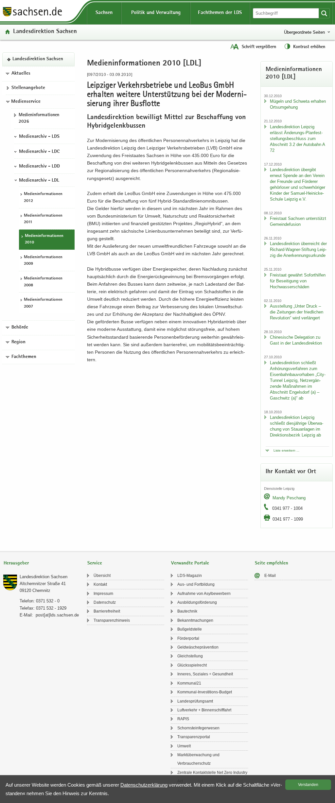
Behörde (19, 327)
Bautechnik (187, 611)
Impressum (103, 593)
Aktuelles (20, 73)
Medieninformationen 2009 (43, 260)
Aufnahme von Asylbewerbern (204, 593)
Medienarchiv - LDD (39, 166)
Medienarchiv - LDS (39, 136)
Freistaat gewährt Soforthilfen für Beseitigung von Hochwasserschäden (298, 281)
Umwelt (184, 746)
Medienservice (26, 101)
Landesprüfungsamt (195, 701)
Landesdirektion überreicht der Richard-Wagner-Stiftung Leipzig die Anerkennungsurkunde (298, 249)
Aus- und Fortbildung (196, 584)
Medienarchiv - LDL (39, 180)
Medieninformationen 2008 (43, 282)
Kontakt (100, 584)
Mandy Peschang (289, 497)
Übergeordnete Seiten (304, 32)
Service (94, 563)
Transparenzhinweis (112, 620)
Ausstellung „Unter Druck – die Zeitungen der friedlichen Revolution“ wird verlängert (296, 312)
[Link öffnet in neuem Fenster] (32, 16)
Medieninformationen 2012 (43, 197)
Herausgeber (16, 563)
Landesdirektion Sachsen (45, 32)
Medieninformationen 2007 (43, 303)
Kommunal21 (189, 683)
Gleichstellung (190, 656)
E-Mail (270, 575)
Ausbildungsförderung (197, 602)
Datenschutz (105, 602)
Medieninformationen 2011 (43, 219)
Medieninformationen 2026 (39, 118)
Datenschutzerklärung (144, 785)
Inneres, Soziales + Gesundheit (205, 674)
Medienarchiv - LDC (39, 152)
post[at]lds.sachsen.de (57, 615)
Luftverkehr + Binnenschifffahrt (204, 710)
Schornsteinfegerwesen (198, 728)
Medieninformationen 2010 (44, 239)
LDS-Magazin (189, 575)
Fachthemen (23, 357)
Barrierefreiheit (107, 611)
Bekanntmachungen (195, 620)
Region (18, 342)
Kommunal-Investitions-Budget (204, 692)
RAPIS (183, 719)
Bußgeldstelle (189, 629)
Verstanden (308, 784)
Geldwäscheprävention (198, 647)
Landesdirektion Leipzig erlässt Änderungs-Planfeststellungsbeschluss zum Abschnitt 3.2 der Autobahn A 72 (297, 138)
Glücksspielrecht (192, 665)
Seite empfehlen (271, 563)
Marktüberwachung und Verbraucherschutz (198, 759)
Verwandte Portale (190, 563)
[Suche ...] (324, 13)
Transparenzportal (193, 737)
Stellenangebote (28, 88)
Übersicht (102, 575)
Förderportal (188, 638)
